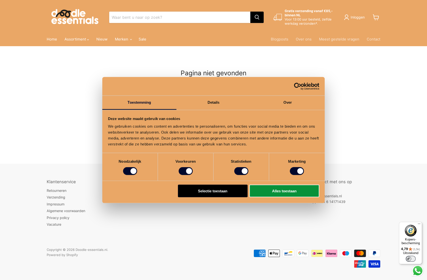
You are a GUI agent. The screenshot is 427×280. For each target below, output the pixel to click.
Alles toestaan (284, 191)
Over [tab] (287, 102)
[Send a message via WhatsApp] (418, 271)
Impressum (55, 204)
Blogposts (279, 39)
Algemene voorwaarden (66, 211)
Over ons (304, 39)
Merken (122, 39)
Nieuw (101, 39)
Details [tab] (214, 102)
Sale (142, 39)
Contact (373, 39)
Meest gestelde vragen (339, 39)
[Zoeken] (257, 17)
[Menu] (419, 225)
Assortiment (75, 39)
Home (52, 39)
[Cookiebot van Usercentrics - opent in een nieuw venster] (297, 86)
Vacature (54, 224)
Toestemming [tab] (139, 102)
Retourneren (56, 190)
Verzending (56, 197)
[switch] (186, 171)
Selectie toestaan (212, 191)
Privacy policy (58, 218)
